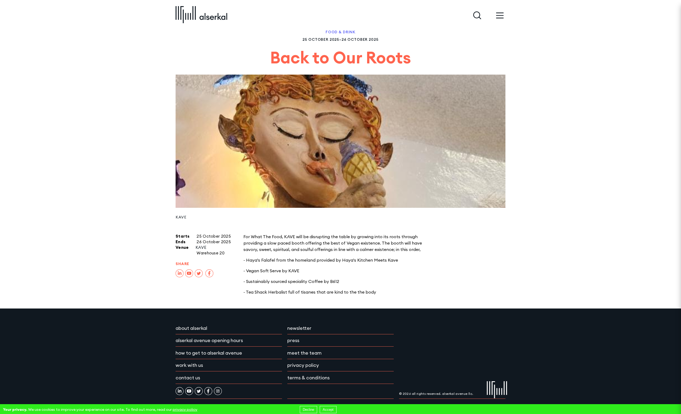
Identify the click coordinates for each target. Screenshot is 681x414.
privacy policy (185, 409)
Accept (328, 410)
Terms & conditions (308, 378)
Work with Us (189, 365)
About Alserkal (191, 328)
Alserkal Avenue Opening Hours (209, 340)
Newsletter (299, 328)
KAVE (181, 217)
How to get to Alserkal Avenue (209, 353)
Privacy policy (303, 365)
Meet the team (304, 353)
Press (293, 340)
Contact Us (188, 378)
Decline (308, 410)
